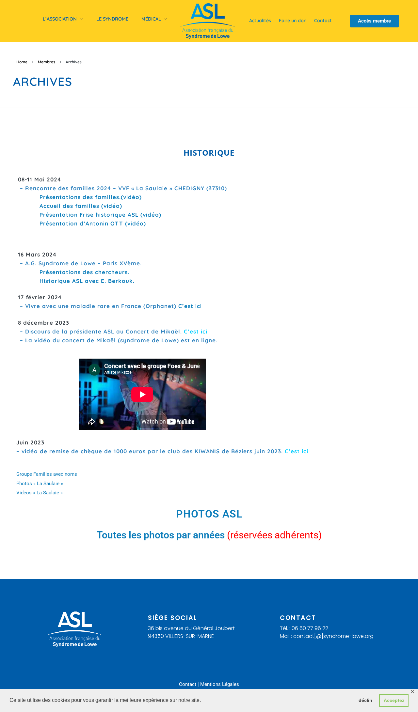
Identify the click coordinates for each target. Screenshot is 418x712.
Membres (46, 61)
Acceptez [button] (394, 700)
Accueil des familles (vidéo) (81, 205)
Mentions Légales (219, 684)
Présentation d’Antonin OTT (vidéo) (93, 223)
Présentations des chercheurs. (73, 272)
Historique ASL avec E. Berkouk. (76, 280)
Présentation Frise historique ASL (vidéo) (100, 214)
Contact (187, 684)
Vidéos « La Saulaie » (39, 493)
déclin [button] (365, 700)
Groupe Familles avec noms (46, 474)
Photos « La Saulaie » (39, 484)
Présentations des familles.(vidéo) (91, 196)
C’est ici (190, 305)
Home (21, 61)
